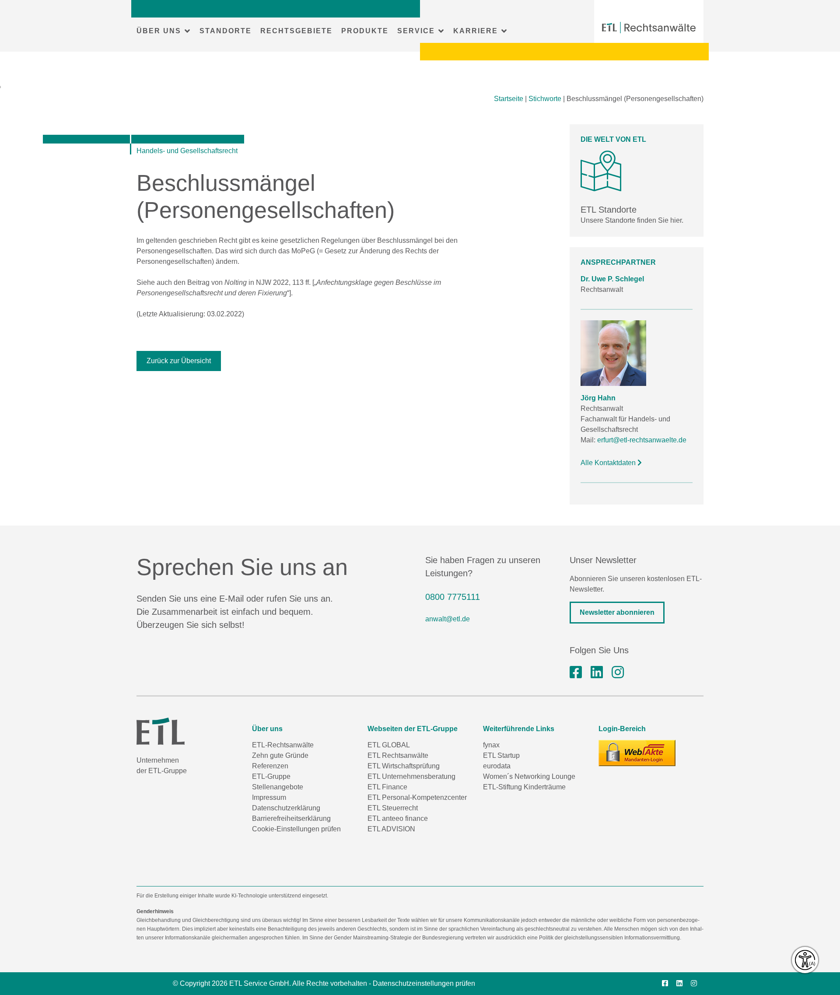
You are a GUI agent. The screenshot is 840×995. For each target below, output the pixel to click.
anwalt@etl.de (447, 619)
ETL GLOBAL (389, 745)
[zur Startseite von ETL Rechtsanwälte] (649, 27)
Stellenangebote (277, 787)
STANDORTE (226, 31)
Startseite (508, 98)
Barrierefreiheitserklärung (291, 818)
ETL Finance (387, 787)
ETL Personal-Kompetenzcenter (417, 797)
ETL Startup (501, 755)
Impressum (269, 797)
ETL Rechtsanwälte (398, 755)
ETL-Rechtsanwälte (283, 745)
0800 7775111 (452, 597)
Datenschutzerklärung (286, 808)
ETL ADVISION (391, 829)
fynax (491, 745)
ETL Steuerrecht (393, 808)
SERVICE (416, 31)
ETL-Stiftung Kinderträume (524, 787)
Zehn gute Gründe (280, 755)
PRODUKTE (364, 31)
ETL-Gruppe (271, 776)
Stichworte (544, 98)
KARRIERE (475, 31)
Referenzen (270, 766)
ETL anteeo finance (398, 818)
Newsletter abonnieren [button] (617, 612)
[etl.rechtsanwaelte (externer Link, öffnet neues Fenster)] (576, 672)
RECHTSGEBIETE (296, 31)
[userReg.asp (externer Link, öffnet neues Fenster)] (637, 753)
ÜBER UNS (158, 31)
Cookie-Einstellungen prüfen (296, 829)
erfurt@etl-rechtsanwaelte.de (641, 440)
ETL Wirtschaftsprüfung (404, 766)
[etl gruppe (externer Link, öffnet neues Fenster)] (597, 672)
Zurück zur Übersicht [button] (179, 360)
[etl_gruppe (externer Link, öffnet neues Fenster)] (618, 672)
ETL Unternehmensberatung (411, 776)
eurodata (497, 766)
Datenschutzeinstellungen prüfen (424, 983)
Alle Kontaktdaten (609, 462)
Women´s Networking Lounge (529, 776)
